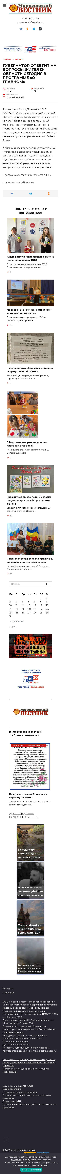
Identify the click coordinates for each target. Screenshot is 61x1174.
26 (23, 612)
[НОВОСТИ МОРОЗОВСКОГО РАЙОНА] (30, 788)
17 (10, 609)
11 (16, 605)
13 (29, 605)
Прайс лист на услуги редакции (20, 1092)
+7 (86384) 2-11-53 (30, 18)
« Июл (12, 626)
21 (35, 609)
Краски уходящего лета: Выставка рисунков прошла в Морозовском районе (29, 500)
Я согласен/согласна (31, 1170)
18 (17, 609)
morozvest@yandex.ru (31, 22)
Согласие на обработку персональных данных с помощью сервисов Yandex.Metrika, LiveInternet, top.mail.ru (29, 1062)
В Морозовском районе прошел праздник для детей (27, 444)
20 (29, 609)
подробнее (16, 1160)
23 (47, 609)
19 (23, 609)
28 (35, 612)
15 (41, 605)
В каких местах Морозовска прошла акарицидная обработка (30, 370)
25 (17, 612)
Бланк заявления (12, 1089)
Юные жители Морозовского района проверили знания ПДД (30, 258)
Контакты (8, 988)
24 (10, 612)
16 (47, 605)
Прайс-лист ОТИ (12, 1101)
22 (41, 609)
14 (35, 605)
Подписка (8, 992)
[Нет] (57, 1163)
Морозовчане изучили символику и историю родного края (29, 312)
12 (23, 605)
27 (29, 612)
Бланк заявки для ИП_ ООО (18, 1086)
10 (10, 605)
